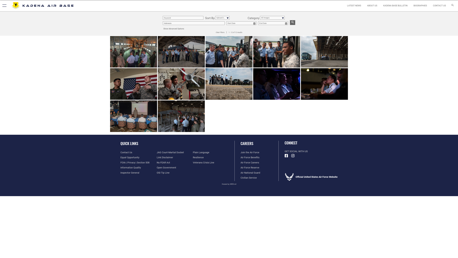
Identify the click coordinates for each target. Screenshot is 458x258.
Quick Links (129, 143)
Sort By (210, 18)
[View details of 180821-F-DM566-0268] (229, 52)
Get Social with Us (296, 151)
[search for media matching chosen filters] (292, 22)
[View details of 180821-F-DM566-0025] (276, 84)
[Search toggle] (452, 5)
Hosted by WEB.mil (229, 184)
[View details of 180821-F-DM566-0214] (181, 84)
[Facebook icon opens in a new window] (286, 156)
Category (253, 18)
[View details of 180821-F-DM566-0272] (276, 52)
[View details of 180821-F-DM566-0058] (133, 116)
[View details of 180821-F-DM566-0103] (181, 116)
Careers (247, 143)
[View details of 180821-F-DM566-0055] (324, 84)
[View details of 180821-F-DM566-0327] (133, 52)
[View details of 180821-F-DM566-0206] (133, 84)
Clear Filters (220, 32)
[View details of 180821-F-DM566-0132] (324, 52)
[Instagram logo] (293, 156)
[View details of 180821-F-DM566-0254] (229, 84)
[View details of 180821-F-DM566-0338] (181, 52)
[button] (4, 5)
